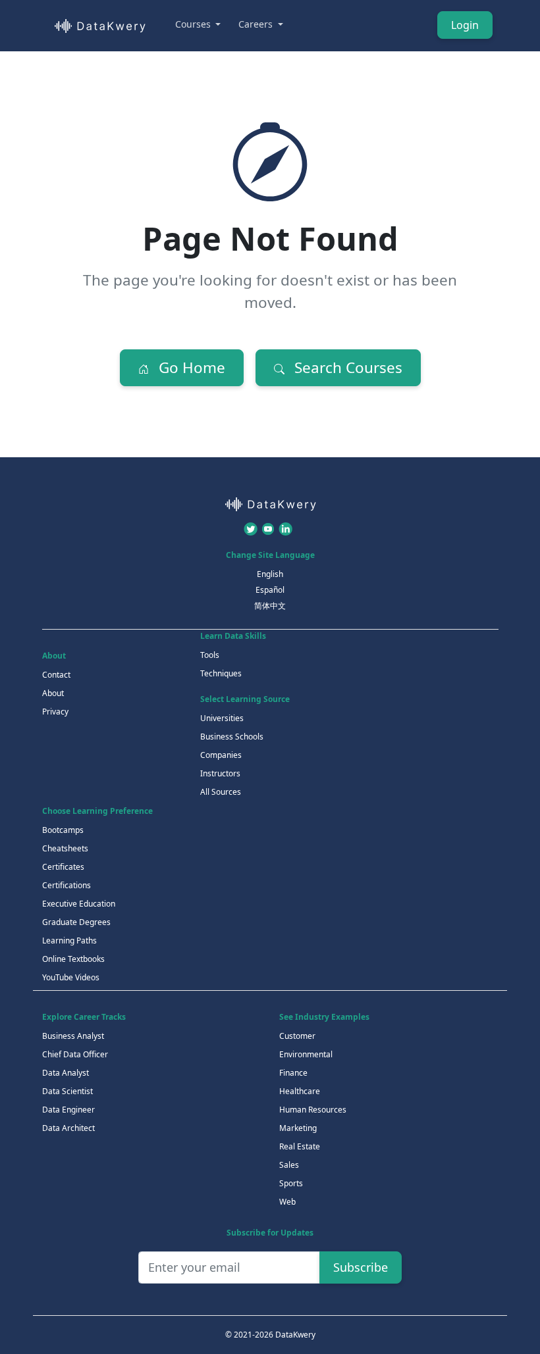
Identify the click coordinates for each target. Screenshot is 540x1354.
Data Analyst (65, 1072)
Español (270, 589)
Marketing (298, 1128)
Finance (293, 1072)
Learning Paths (69, 940)
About (53, 693)
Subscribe (360, 1267)
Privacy (55, 711)
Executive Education (78, 903)
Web (287, 1201)
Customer (297, 1035)
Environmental (306, 1054)
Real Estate (299, 1146)
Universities (222, 718)
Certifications (66, 885)
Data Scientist (67, 1091)
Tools (209, 655)
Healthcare (299, 1091)
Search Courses (346, 367)
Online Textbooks (73, 959)
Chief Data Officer (75, 1054)
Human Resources (312, 1109)
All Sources (220, 791)
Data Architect (68, 1128)
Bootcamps (63, 830)
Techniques (221, 673)
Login (465, 25)
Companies (221, 755)
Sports (291, 1183)
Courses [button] (194, 24)
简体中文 (270, 605)
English (270, 574)
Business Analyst (73, 1035)
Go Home (190, 367)
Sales (289, 1164)
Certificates (63, 866)
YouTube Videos (70, 977)
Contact (56, 674)
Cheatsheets (65, 848)
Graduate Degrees (76, 922)
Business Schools (231, 736)
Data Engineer (68, 1109)
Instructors (220, 773)
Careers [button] (256, 24)
